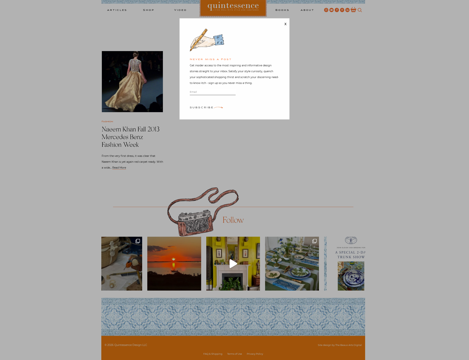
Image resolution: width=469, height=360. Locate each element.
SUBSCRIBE (202, 107)
